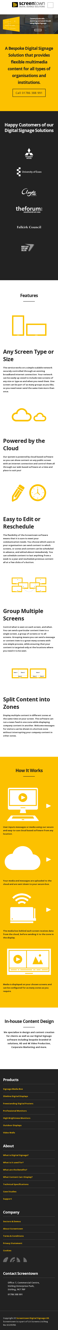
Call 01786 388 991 (29, 93)
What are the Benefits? (15, 1169)
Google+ (26, 1259)
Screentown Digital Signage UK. (32, 1318)
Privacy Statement (12, 1243)
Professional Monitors (15, 1110)
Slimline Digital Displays (15, 1096)
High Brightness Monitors (16, 1118)
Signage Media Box (13, 1089)
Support (7, 1198)
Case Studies (9, 1191)
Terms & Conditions (13, 1236)
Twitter (12, 1259)
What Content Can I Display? (18, 1177)
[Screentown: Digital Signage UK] (29, 4)
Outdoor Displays (12, 1125)
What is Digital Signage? (16, 1155)
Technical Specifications (15, 1184)
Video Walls (9, 1132)
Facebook (5, 1259)
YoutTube (19, 1259)
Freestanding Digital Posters (18, 1103)
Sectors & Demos (12, 1221)
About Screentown (13, 1228)
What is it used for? (13, 1162)
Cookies (7, 1250)
